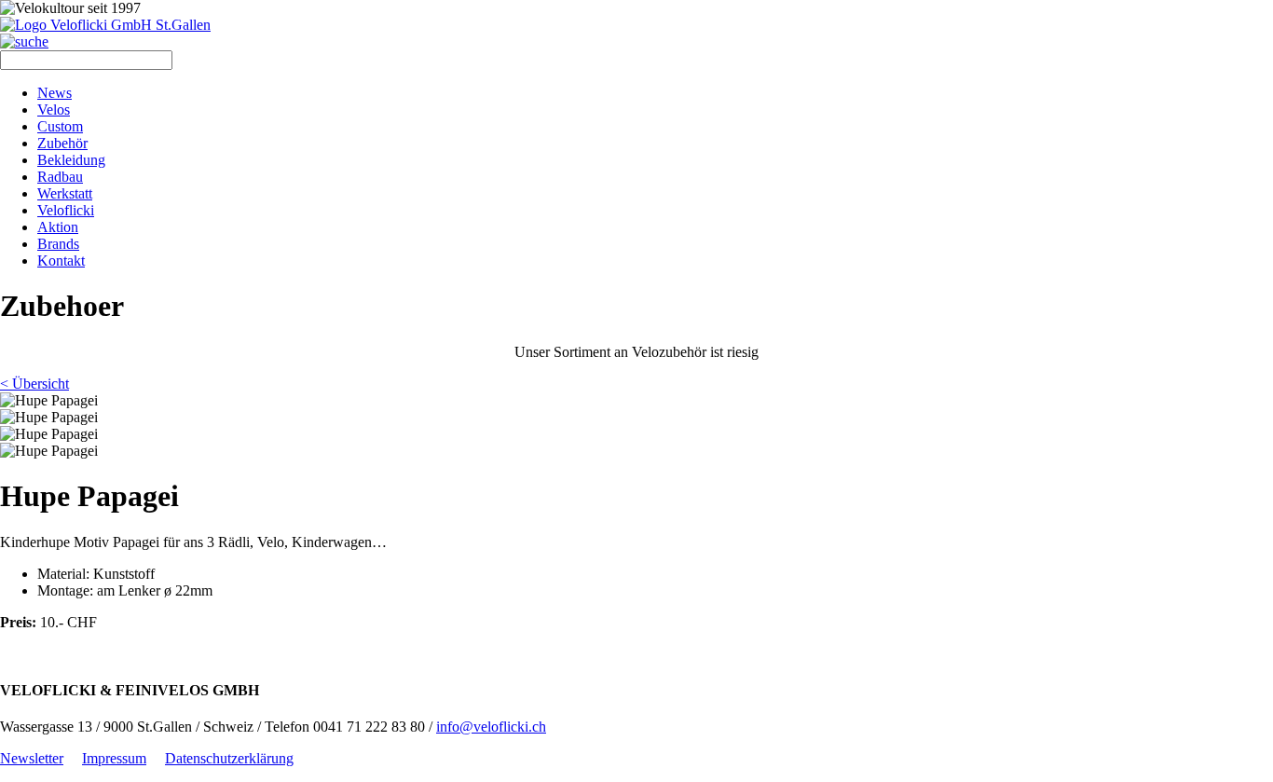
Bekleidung (71, 160)
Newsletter (31, 758)
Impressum (114, 758)
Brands (58, 244)
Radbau (60, 177)
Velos (53, 109)
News (54, 93)
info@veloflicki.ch (491, 726)
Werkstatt (64, 193)
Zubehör (62, 143)
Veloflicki (65, 210)
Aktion (57, 227)
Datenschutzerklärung (229, 758)
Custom (60, 126)
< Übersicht (34, 383)
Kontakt (61, 260)
